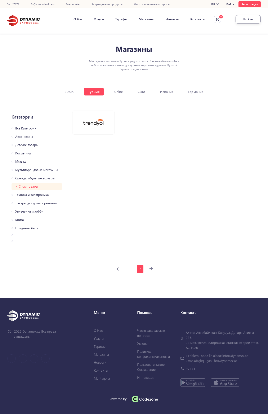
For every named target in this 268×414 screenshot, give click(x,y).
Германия (196, 91)
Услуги (99, 19)
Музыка (20, 161)
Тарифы (121, 19)
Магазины (146, 19)
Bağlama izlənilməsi (42, 4)
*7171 (15, 4)
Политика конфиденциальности (153, 354)
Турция (94, 91)
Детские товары (26, 145)
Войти (230, 4)
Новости (172, 19)
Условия (143, 343)
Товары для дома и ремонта (36, 203)
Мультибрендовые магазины (36, 170)
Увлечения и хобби (29, 211)
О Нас (78, 19)
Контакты (197, 19)
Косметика (23, 153)
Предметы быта (26, 228)
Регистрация (249, 4)
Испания (167, 91)
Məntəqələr (73, 4)
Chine (118, 91)
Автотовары (24, 137)
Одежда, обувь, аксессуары (35, 178)
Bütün (68, 91)
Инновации (146, 377)
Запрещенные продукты (106, 4)
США (141, 91)
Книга (19, 220)
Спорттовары (28, 186)
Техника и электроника (32, 195)
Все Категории (25, 128)
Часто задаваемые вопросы (152, 4)
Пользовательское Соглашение (151, 367)
